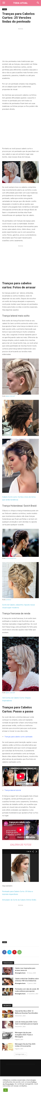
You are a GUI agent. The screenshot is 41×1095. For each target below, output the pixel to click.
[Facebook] (4, 952)
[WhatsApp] (19, 952)
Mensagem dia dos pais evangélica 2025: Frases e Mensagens (24, 1035)
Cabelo (4, 9)
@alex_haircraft (10, 396)
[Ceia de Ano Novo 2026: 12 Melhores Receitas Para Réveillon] (7, 1014)
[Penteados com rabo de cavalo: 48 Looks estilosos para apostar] (7, 992)
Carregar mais (19, 1054)
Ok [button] (5, 1090)
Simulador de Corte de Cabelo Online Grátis (19, 900)
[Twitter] (9, 952)
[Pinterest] (14, 952)
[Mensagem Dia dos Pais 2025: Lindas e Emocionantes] (7, 1047)
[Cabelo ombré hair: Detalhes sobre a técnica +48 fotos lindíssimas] (7, 981)
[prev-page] (3, 999)
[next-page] (7, 999)
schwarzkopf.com (11, 558)
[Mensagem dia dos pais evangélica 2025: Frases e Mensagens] (7, 1035)
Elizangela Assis (20, 973)
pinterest (8, 599)
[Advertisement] (20, 43)
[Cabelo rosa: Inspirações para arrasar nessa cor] (7, 971)
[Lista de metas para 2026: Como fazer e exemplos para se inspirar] (7, 1024)
